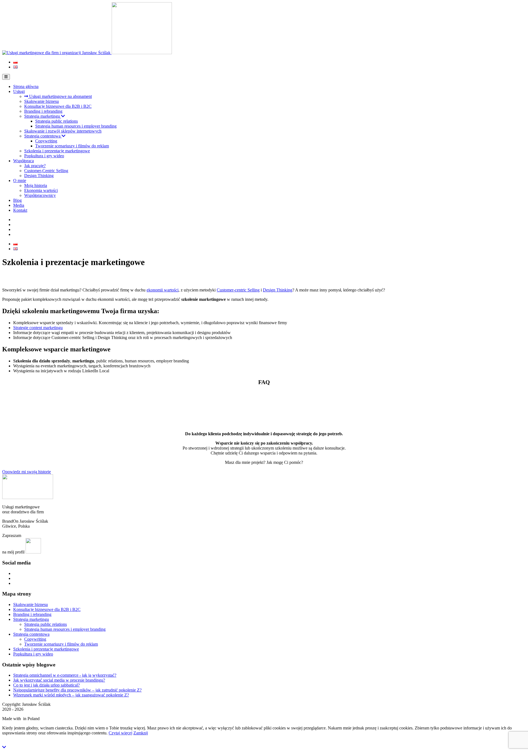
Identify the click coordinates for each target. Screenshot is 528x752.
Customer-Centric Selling (46, 170)
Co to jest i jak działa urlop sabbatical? (46, 685)
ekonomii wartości (162, 290)
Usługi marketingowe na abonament (60, 96)
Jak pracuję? (35, 165)
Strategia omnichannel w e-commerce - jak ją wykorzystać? (64, 675)
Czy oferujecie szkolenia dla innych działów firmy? (54, 421)
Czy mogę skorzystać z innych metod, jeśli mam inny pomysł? (64, 396)
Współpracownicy (40, 195)
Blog (17, 200)
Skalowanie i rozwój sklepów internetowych (62, 131)
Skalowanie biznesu (41, 101)
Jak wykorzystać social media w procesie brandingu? (59, 680)
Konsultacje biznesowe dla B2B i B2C (58, 106)
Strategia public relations (56, 121)
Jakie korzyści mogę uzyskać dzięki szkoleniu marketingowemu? (66, 409)
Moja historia (35, 185)
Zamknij (140, 733)
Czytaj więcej (120, 733)
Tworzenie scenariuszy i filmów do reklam (72, 146)
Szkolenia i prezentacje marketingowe (57, 150)
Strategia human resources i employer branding (76, 126)
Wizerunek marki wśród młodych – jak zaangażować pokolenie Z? (71, 695)
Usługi (19, 91)
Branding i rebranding (43, 111)
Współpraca (23, 160)
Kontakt (20, 210)
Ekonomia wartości (41, 190)
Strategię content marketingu (38, 327)
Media (18, 205)
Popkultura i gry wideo (44, 155)
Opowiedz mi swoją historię (26, 471)
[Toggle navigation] (6, 77)
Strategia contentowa (43, 136)
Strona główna (25, 86)
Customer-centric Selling (238, 290)
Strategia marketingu (42, 116)
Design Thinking (39, 175)
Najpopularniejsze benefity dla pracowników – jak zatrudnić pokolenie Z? (77, 690)
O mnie (19, 180)
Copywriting (46, 141)
